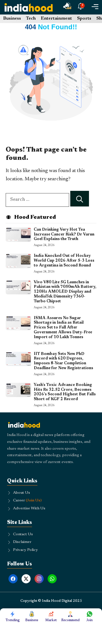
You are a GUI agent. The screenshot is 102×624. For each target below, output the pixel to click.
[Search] (79, 198)
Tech (31, 18)
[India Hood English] (28, 7)
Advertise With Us (29, 509)
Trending (12, 620)
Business (12, 18)
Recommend (70, 620)
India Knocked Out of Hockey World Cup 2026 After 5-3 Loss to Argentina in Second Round (64, 261)
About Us (21, 493)
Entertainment (56, 18)
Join (89, 620)
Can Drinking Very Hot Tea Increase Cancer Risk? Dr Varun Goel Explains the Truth (64, 234)
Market (51, 620)
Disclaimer (22, 542)
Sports (84, 18)
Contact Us (23, 534)
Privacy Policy (25, 550)
